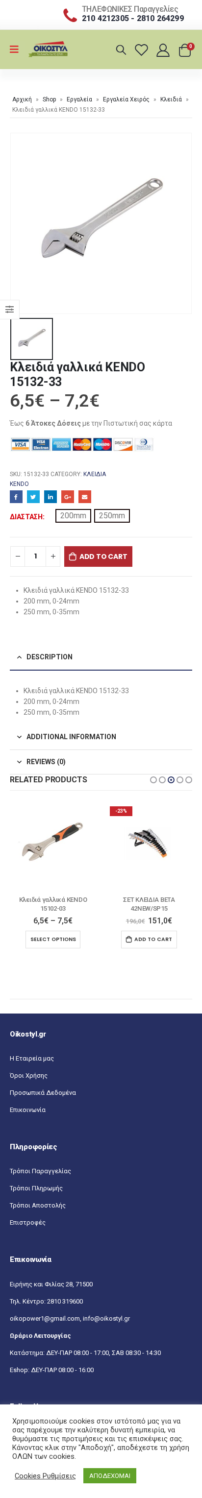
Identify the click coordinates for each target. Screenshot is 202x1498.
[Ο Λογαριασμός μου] (164, 49)
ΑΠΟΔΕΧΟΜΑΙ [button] (109, 1475)
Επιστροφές (28, 1222)
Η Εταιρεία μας (32, 1058)
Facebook (16, 496)
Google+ (67, 496)
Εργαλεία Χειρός (126, 99)
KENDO (19, 484)
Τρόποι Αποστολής (38, 1205)
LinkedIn (50, 496)
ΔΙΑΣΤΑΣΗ (26, 517)
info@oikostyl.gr (106, 1318)
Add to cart (103, 556)
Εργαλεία (79, 99)
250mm (112, 515)
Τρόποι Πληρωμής (36, 1188)
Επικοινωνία (28, 1109)
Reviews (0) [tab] (46, 762)
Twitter (33, 496)
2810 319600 (65, 1301)
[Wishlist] (142, 49)
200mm (73, 515)
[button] (153, 780)
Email (84, 496)
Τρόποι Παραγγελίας (40, 1171)
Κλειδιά (171, 99)
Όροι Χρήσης (29, 1075)
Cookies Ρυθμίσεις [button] (45, 1476)
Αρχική (22, 99)
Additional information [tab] (71, 737)
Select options (53, 939)
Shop (49, 99)
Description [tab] (49, 657)
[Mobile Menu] (17, 49)
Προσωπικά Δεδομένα (43, 1092)
